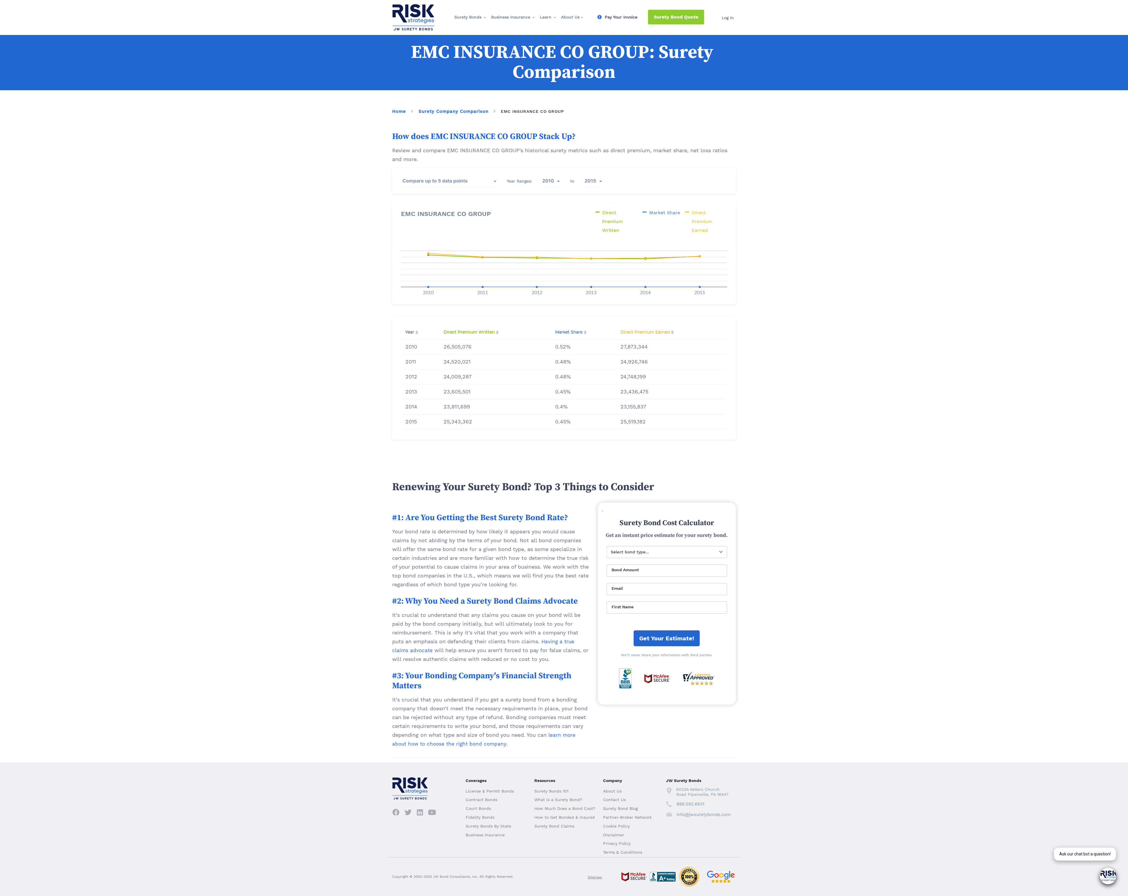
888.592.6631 (690, 804)
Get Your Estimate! (666, 638)
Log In (728, 17)
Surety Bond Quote (676, 17)
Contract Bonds (481, 799)
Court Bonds (478, 808)
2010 (548, 181)
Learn (545, 17)
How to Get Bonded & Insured (564, 817)
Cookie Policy (616, 826)
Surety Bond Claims (554, 826)
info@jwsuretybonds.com (703, 814)
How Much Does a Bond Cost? (564, 808)
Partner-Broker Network (627, 817)
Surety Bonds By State (488, 826)
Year (409, 332)
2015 (590, 181)
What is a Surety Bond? (558, 799)
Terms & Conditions (622, 852)
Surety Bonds (467, 17)
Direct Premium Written (469, 332)
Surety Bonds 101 (551, 791)
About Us (570, 17)
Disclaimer (613, 835)
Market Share (569, 332)
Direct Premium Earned (645, 332)
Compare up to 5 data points (435, 181)
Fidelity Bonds (480, 817)
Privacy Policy (617, 843)
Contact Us (614, 799)
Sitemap (595, 877)
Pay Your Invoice (621, 17)
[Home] (413, 9)
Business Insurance (510, 17)
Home (399, 111)
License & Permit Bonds (490, 791)
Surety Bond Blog (620, 808)
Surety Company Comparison (454, 111)
